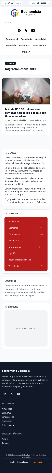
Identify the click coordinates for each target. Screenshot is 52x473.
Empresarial (12, 39)
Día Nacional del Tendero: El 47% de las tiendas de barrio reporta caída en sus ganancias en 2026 (23, 181)
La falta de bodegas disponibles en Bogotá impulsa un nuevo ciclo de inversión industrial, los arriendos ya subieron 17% (25, 160)
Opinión (26, 51)
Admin (5, 439)
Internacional (39, 45)
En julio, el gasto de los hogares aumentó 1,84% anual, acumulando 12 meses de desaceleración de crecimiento (24, 170)
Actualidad (40, 39)
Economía (11, 45)
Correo (5, 443)
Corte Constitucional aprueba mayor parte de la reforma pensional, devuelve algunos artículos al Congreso (25, 191)
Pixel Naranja (35, 462)
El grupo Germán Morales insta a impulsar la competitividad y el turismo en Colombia (25, 200)
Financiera (24, 45)
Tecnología (26, 39)
